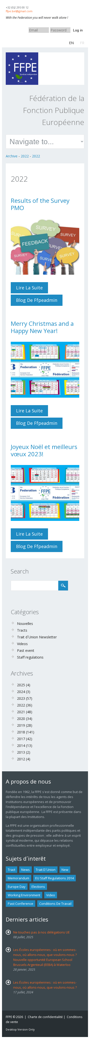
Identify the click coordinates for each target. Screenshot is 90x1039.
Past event (25, 650)
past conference (20, 903)
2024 (21, 691)
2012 (21, 759)
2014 (21, 745)
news (25, 869)
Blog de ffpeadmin (36, 300)
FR (82, 42)
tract (11, 869)
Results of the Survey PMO (40, 204)
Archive (12, 156)
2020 (21, 718)
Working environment (24, 895)
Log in (78, 30)
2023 (21, 698)
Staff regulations (30, 657)
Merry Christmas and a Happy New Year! (42, 327)
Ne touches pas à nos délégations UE (41, 932)
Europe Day (17, 886)
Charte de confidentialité (45, 1017)
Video (50, 895)
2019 (21, 725)
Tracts (22, 630)
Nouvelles (25, 623)
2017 (21, 738)
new (65, 869)
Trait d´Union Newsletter (37, 637)
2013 (21, 752)
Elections (38, 886)
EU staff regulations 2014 (54, 878)
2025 (21, 685)
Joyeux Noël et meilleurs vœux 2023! (44, 450)
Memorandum (18, 878)
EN (71, 42)
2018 (21, 732)
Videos (22, 643)
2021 (21, 711)
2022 (25, 156)
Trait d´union (46, 869)
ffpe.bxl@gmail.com (19, 11)
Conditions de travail (55, 903)
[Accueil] (22, 54)
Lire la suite (32, 289)
